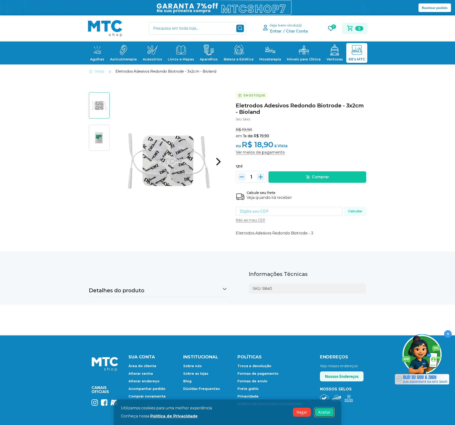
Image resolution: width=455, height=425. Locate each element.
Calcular (355, 211)
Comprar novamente (147, 396)
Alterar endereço (143, 381)
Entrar (276, 31)
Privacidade (248, 396)
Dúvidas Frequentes (201, 389)
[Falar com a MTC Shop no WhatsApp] (422, 360)
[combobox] (197, 28)
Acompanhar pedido (146, 389)
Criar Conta (297, 31)
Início (99, 71)
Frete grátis (248, 389)
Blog (187, 381)
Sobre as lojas (195, 373)
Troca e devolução (254, 366)
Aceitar (324, 412)
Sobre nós (192, 366)
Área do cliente (142, 366)
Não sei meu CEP (250, 220)
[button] (218, 161)
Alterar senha (140, 373)
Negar (301, 412)
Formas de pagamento (257, 373)
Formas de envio (252, 381)
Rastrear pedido (435, 7)
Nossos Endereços (342, 376)
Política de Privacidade (174, 416)
